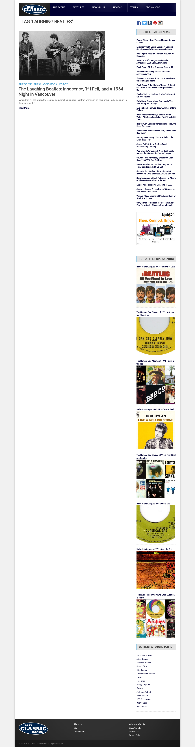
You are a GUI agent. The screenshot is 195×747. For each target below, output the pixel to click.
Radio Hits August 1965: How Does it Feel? (155, 409)
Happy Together (143, 684)
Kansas (139, 688)
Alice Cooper (142, 659)
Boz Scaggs (141, 703)
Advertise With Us (137, 724)
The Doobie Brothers (145, 673)
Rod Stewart (141, 706)
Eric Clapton (141, 670)
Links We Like (135, 728)
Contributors (79, 731)
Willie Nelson (142, 695)
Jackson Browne (143, 663)
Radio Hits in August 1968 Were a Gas (153, 503)
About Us (78, 724)
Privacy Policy (135, 735)
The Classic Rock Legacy (51, 84)
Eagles (139, 677)
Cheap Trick (141, 666)
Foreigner (140, 681)
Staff (76, 728)
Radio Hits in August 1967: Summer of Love (155, 267)
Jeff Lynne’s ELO (143, 692)
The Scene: (26, 84)
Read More (24, 108)
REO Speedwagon (144, 699)
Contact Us (134, 731)
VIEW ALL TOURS (144, 655)
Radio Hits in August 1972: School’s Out (154, 549)
